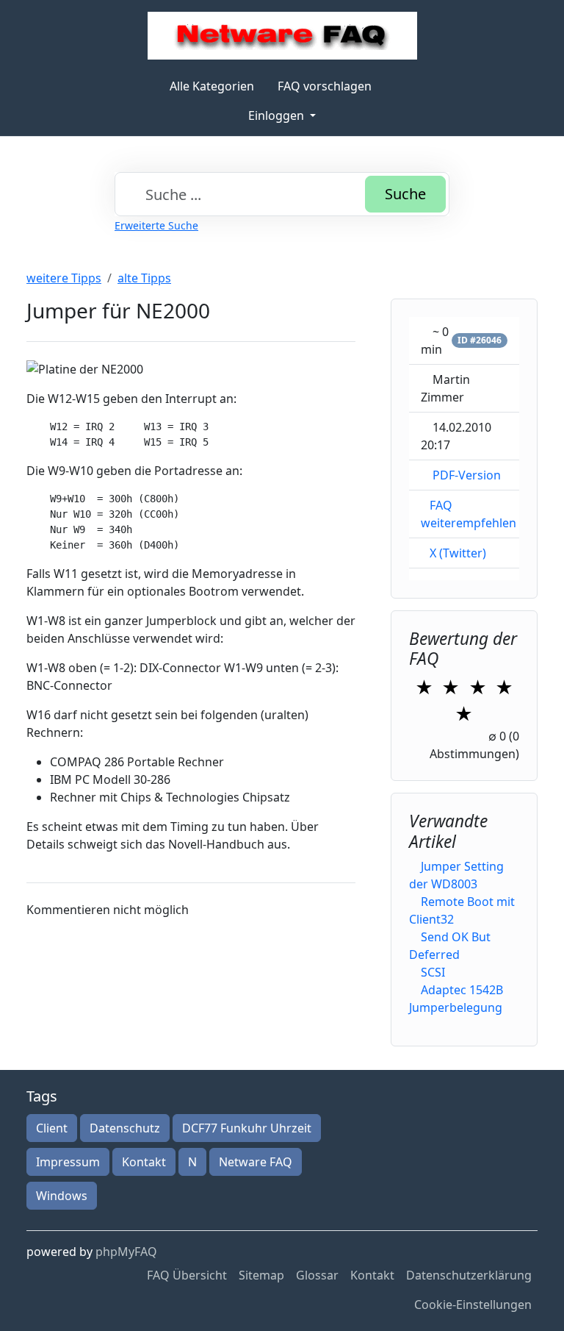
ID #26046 (480, 340)
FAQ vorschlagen (325, 86)
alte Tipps (144, 278)
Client (52, 1128)
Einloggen (277, 115)
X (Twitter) (458, 553)
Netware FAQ (255, 1162)
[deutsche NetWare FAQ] (282, 36)
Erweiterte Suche (156, 225)
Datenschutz (125, 1128)
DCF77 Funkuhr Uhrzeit (246, 1128)
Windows (61, 1196)
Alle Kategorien (212, 86)
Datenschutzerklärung (469, 1275)
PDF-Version (467, 475)
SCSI (433, 972)
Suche (405, 194)
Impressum (68, 1162)
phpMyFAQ (126, 1251)
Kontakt (144, 1162)
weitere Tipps (63, 278)
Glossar (317, 1275)
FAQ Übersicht (187, 1275)
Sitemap (261, 1275)
